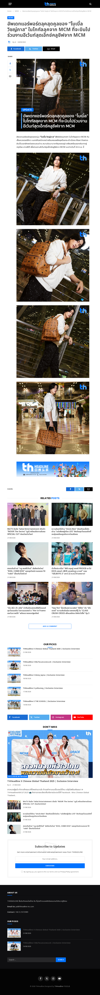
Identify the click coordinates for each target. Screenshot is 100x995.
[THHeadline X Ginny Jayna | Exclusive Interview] (14, 678)
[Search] (90, 4)
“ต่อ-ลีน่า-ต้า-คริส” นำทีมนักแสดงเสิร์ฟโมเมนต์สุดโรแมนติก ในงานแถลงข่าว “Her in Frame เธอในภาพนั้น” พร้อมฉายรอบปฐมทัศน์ (26, 611)
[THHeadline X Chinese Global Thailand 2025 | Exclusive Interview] (14, 652)
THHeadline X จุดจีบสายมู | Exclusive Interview (43, 688)
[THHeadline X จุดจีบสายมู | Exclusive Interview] (14, 691)
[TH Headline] (50, 4)
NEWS (10, 18)
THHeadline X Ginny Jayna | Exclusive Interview (44, 675)
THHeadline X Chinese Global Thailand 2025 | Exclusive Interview (51, 649)
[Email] (10, 76)
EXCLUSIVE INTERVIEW (17, 776)
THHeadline (59, 986)
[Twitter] (10, 70)
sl (15, 42)
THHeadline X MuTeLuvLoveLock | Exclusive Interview (46, 662)
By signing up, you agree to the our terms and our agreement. (51, 872)
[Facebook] (10, 63)
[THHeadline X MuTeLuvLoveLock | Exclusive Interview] (14, 665)
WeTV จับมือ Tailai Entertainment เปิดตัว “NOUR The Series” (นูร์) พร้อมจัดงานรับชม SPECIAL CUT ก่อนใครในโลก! (26, 532)
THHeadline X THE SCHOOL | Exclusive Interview (44, 701)
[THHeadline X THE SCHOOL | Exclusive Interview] (14, 704)
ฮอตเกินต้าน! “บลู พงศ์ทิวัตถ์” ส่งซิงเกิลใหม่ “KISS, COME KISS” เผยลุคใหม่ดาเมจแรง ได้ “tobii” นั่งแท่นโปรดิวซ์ (26, 571)
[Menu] (10, 4)
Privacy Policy (65, 872)
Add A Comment (50, 626)
